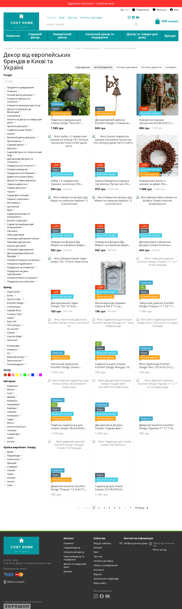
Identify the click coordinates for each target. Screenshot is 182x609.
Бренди (170, 36)
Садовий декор (35, 35)
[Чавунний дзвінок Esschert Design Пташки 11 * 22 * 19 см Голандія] (157, 278)
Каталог (52, 17)
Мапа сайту (100, 583)
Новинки (13, 36)
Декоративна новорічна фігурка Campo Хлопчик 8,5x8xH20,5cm (155, 245)
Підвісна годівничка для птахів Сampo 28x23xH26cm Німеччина (69, 428)
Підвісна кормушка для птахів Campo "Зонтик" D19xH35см (66, 123)
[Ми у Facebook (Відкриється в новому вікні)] (133, 17)
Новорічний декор (62, 35)
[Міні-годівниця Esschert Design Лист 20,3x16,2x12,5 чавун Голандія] (157, 339)
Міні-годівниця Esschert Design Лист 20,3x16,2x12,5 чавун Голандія (157, 367)
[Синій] (32, 375)
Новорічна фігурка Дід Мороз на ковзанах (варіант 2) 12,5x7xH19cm (113, 245)
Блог (62, 17)
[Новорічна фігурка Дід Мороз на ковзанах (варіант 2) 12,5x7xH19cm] (113, 217)
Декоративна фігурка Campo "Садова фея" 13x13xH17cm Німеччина (111, 428)
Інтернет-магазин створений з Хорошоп (23, 601)
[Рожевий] (13, 375)
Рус (127, 10)
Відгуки (98, 574)
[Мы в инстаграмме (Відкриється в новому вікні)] (129, 17)
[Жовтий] (17, 375)
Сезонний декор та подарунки (99, 35)
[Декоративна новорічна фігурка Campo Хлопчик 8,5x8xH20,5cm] (157, 217)
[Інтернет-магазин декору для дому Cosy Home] (21, 545)
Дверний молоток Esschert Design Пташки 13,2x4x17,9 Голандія (68, 489)
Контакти (99, 569)
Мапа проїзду (160, 549)
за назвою (170, 67)
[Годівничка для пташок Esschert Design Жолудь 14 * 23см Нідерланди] (113, 339)
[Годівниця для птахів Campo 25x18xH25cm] (113, 461)
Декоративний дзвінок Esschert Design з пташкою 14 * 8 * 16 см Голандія (112, 123)
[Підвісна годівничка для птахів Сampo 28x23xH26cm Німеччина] (69, 400)
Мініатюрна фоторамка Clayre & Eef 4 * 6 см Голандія (110, 306)
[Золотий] (29, 375)
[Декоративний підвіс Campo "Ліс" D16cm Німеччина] (69, 278)
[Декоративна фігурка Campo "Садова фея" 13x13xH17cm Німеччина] (113, 400)
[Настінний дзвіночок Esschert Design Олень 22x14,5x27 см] (69, 339)
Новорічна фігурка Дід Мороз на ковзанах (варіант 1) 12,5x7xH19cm (69, 245)
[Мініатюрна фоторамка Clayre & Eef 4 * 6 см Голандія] (113, 278)
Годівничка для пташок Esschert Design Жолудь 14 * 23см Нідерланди (113, 367)
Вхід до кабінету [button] (102, 543)
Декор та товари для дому (142, 35)
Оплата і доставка (91, 17)
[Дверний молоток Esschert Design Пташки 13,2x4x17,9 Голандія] (69, 461)
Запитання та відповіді (106, 578)
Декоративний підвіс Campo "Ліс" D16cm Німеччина (64, 306)
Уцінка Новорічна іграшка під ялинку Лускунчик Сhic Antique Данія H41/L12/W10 (113, 184)
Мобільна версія (16, 581)
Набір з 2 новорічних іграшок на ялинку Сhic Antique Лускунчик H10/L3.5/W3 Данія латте (67, 185)
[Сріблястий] (21, 375)
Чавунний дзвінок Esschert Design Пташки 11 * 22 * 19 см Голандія (156, 306)
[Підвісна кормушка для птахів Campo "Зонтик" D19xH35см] (69, 94)
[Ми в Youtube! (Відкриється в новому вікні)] (137, 17)
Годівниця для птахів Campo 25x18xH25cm (109, 487)
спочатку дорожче (151, 67)
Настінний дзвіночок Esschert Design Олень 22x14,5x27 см (65, 367)
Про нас (72, 17)
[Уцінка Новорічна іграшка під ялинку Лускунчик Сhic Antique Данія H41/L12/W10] (113, 156)
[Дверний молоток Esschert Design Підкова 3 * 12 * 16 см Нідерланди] (157, 400)
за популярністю (103, 67)
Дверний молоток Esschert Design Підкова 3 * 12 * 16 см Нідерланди (156, 428)
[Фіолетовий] (40, 375)
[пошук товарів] (136, 24)
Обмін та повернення (105, 565)
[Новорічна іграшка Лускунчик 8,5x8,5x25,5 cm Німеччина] (157, 94)
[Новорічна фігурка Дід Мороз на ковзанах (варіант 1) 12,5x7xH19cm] (69, 217)
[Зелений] (25, 375)
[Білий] (36, 375)
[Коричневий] (5, 375)
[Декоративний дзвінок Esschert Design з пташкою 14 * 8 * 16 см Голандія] (113, 94)
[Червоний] (9, 375)
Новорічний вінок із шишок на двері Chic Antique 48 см (152, 184)
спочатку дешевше (126, 67)
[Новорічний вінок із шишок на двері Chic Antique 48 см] (157, 156)
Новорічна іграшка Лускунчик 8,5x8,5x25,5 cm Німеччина (157, 123)
